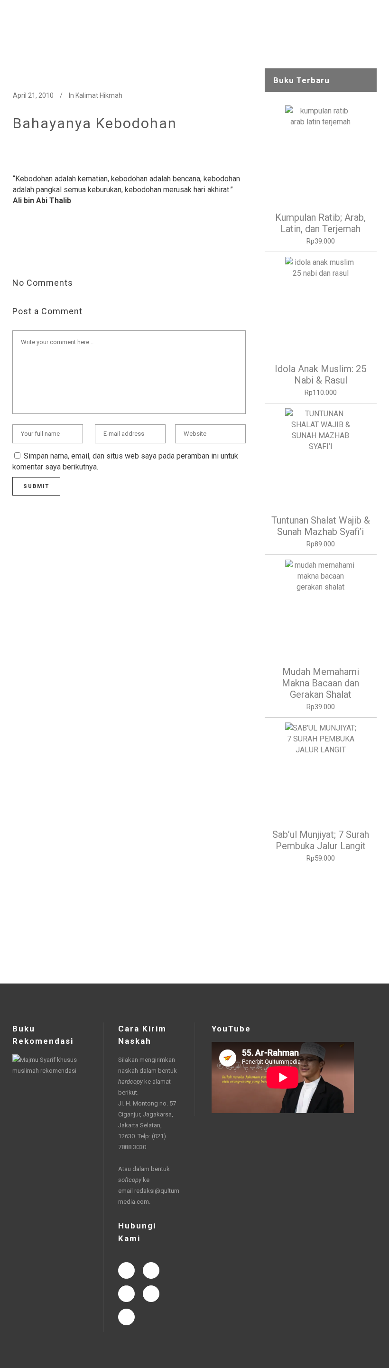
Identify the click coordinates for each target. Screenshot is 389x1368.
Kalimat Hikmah (98, 95)
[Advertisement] (321, 923)
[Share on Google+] (48, 251)
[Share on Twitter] (32, 251)
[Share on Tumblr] (78, 251)
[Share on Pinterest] (93, 251)
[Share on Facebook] (17, 251)
